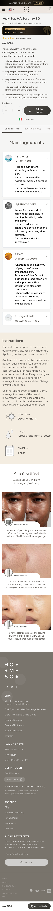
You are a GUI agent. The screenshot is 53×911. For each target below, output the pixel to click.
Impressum (10, 823)
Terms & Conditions (14, 812)
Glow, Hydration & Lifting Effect (20, 714)
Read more (7, 103)
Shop (8, 696)
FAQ (48, 129)
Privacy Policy (11, 818)
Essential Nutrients (14, 725)
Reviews (32, 129)
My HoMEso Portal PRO (16, 760)
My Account (10, 755)
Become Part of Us (14, 749)
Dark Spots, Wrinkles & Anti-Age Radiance (25, 709)
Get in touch (13, 767)
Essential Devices (13, 730)
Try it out (9, 736)
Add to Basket (39, 110)
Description (12, 129)
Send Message (12, 773)
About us (9, 828)
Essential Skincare (14, 720)
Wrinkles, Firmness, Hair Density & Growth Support (17, 702)
